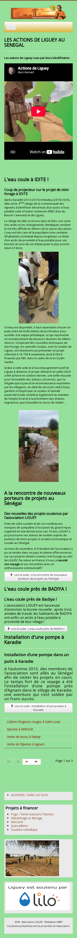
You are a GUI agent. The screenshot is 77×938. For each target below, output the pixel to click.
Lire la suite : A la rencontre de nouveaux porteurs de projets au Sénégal (40, 577)
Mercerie (17, 822)
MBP (59, 921)
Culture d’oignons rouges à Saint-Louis (33, 722)
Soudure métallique (24, 830)
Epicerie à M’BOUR (20, 729)
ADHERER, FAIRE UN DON (29, 795)
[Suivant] (27, 762)
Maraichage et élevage (26, 818)
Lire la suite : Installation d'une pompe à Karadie (40, 708)
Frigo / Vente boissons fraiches (32, 814)
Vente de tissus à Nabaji (23, 737)
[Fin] (36, 762)
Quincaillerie (19, 826)
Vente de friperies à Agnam (25, 744)
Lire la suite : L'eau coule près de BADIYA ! (38, 629)
